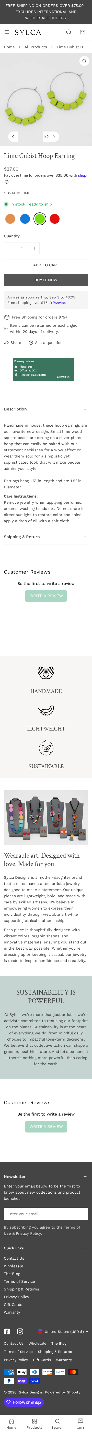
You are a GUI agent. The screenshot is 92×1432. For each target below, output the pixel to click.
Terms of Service (19, 1281)
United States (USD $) (64, 1332)
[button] (82, 32)
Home (9, 47)
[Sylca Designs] (28, 32)
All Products (36, 47)
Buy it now (45, 280)
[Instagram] (20, 1331)
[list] (46, 99)
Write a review (46, 595)
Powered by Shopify (62, 1392)
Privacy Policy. (29, 1233)
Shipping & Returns (21, 1289)
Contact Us (14, 1258)
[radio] (10, 218)
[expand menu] (7, 32)
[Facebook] (7, 1331)
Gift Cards (13, 1304)
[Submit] (81, 1214)
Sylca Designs (31, 1392)
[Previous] (13, 137)
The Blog (12, 1273)
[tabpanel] (46, 465)
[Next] (54, 137)
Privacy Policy (16, 1297)
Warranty (12, 1312)
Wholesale (13, 1266)
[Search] (68, 32)
